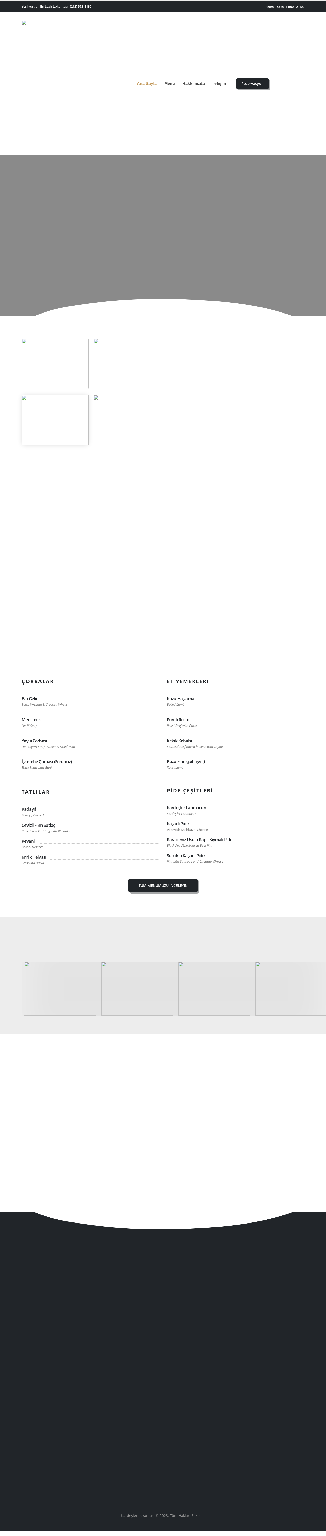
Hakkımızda (193, 83)
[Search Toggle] (280, 83)
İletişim (219, 83)
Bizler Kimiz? (193, 423)
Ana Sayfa (147, 83)
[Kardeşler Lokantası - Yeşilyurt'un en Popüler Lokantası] (53, 83)
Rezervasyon (252, 83)
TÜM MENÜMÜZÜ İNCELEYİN (163, 885)
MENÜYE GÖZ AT (163, 246)
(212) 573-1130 (80, 6)
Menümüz (296, 1426)
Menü (169, 83)
